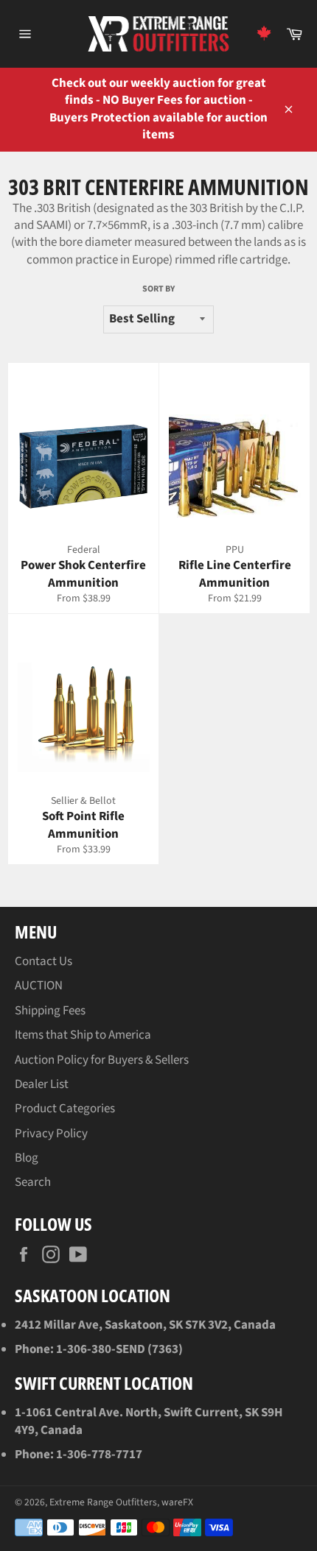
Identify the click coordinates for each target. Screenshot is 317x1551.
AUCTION (39, 985)
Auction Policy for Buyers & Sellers (102, 1060)
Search (33, 1182)
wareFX (177, 1502)
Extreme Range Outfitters (103, 1502)
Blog (26, 1158)
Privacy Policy (51, 1133)
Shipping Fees (50, 1011)
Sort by (158, 289)
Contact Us (43, 961)
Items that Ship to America (83, 1035)
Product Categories (65, 1108)
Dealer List (42, 1084)
